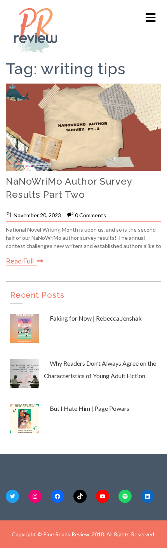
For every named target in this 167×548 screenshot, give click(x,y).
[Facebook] (57, 496)
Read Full (20, 261)
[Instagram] (35, 496)
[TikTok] (80, 496)
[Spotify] (125, 496)
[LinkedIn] (147, 496)
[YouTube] (102, 496)
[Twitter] (12, 496)
